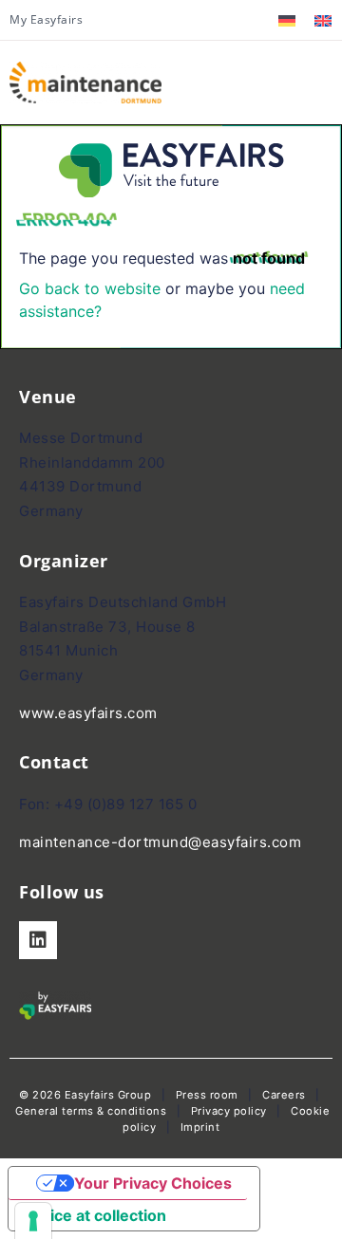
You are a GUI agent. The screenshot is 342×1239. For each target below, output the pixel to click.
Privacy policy (229, 1111)
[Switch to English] (323, 20)
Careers (284, 1094)
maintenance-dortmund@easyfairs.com (160, 842)
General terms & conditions (90, 1111)
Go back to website (90, 288)
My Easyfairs (46, 19)
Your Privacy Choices (153, 1183)
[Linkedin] (38, 940)
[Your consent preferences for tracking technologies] (33, 1221)
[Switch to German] (287, 20)
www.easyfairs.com (88, 713)
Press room (205, 1094)
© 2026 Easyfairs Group (85, 1094)
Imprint (200, 1127)
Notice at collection (95, 1215)
